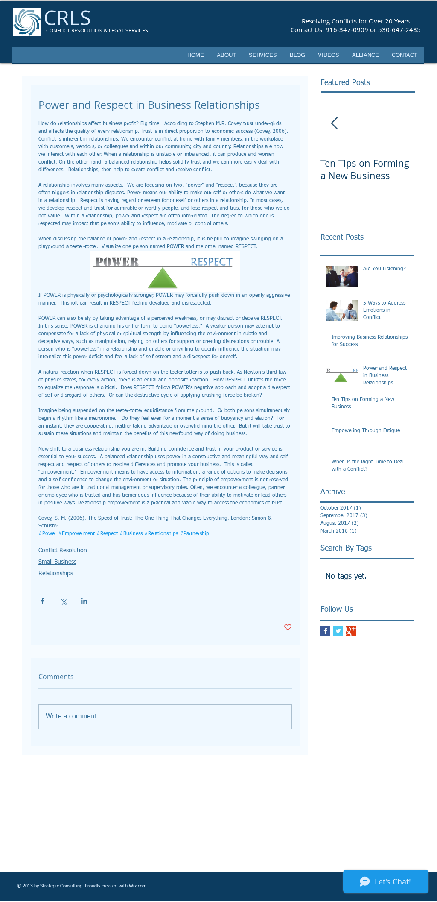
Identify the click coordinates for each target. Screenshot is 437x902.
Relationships (55, 574)
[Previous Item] (334, 123)
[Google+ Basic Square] (351, 631)
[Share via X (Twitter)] (63, 601)
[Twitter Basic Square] (338, 631)
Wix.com (137, 886)
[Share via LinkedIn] (84, 601)
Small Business (57, 562)
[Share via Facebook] (42, 601)
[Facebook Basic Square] (325, 631)
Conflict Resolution (62, 551)
